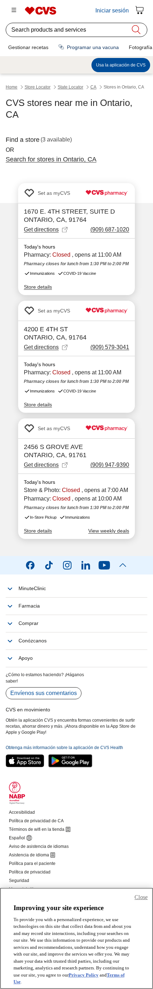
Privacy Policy (84, 975)
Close (141, 897)
